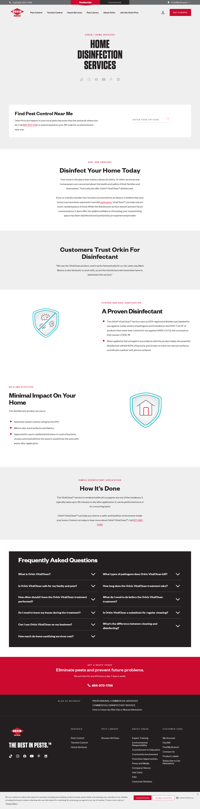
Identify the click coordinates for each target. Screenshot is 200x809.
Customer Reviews (142, 781)
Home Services (79, 747)
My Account (169, 737)
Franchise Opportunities (145, 758)
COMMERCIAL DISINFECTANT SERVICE (113, 705)
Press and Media (140, 763)
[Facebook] (96, 79)
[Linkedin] (118, 79)
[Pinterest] (111, 79)
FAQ (134, 776)
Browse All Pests (110, 737)
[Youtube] (103, 79)
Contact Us (169, 751)
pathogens (106, 202)
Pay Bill (166, 742)
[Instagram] (89, 79)
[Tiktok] (81, 79)
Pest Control (77, 737)
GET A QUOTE (180, 12)
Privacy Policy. (11, 803)
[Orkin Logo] (17, 12)
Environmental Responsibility (140, 744)
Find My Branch (171, 747)
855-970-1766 (30, 124)
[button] (185, 797)
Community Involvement (145, 754)
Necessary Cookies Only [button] (163, 797)
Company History (141, 767)
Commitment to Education (146, 749)
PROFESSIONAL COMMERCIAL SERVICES (115, 700)
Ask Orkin (137, 772)
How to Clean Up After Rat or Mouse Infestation (117, 709)
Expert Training (140, 737)
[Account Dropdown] (163, 12)
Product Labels (171, 756)
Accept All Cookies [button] (142, 797)
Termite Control (79, 742)
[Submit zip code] (167, 118)
